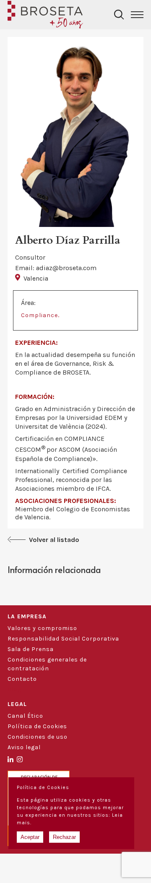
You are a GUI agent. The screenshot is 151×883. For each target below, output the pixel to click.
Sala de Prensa (31, 649)
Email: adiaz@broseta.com (55, 268)
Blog (14, 689)
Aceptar (30, 837)
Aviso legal (24, 747)
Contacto (22, 678)
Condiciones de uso (38, 736)
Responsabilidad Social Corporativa (63, 638)
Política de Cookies (37, 726)
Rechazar (64, 837)
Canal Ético (25, 715)
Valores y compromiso (42, 628)
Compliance (39, 315)
